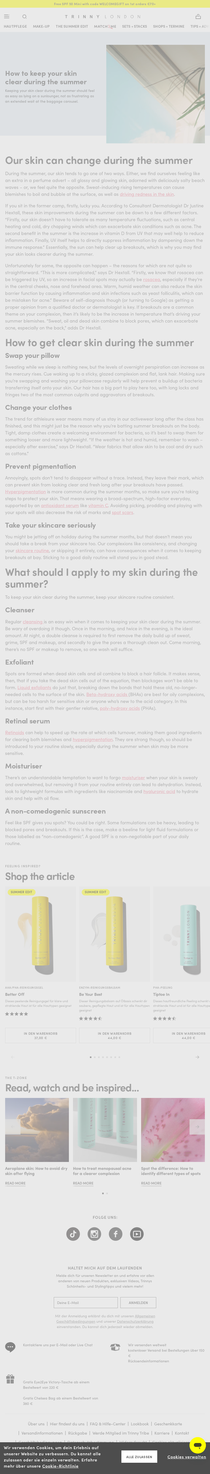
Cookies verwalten (186, 1456)
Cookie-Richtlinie (60, 1466)
